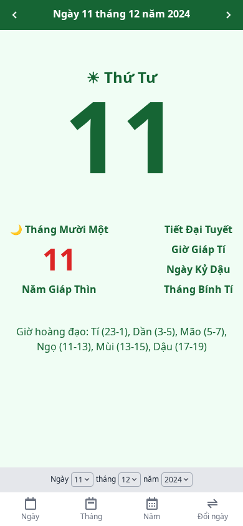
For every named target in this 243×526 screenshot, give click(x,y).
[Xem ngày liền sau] (228, 14)
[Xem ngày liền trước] (14, 14)
